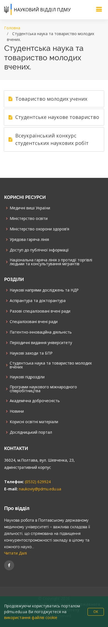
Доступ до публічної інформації (39, 250)
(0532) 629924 (38, 481)
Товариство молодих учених (51, 98)
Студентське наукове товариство (57, 117)
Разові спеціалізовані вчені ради (40, 311)
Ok (95, 611)
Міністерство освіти (29, 218)
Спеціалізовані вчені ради (34, 322)
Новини (17, 411)
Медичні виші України (30, 208)
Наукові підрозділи (27, 377)
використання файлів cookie (30, 617)
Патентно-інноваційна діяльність (41, 332)
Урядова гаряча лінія (29, 239)
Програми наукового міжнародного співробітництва (43, 389)
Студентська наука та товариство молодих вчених (51, 365)
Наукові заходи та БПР (31, 353)
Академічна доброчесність (35, 401)
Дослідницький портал (31, 432)
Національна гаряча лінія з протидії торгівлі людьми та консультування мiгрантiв (51, 262)
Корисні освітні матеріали (34, 422)
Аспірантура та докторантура (38, 301)
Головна (12, 27)
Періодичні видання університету (41, 343)
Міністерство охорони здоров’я (39, 229)
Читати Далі (15, 553)
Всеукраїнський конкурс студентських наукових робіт (52, 139)
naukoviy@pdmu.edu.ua (40, 488)
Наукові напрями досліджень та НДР (44, 290)
